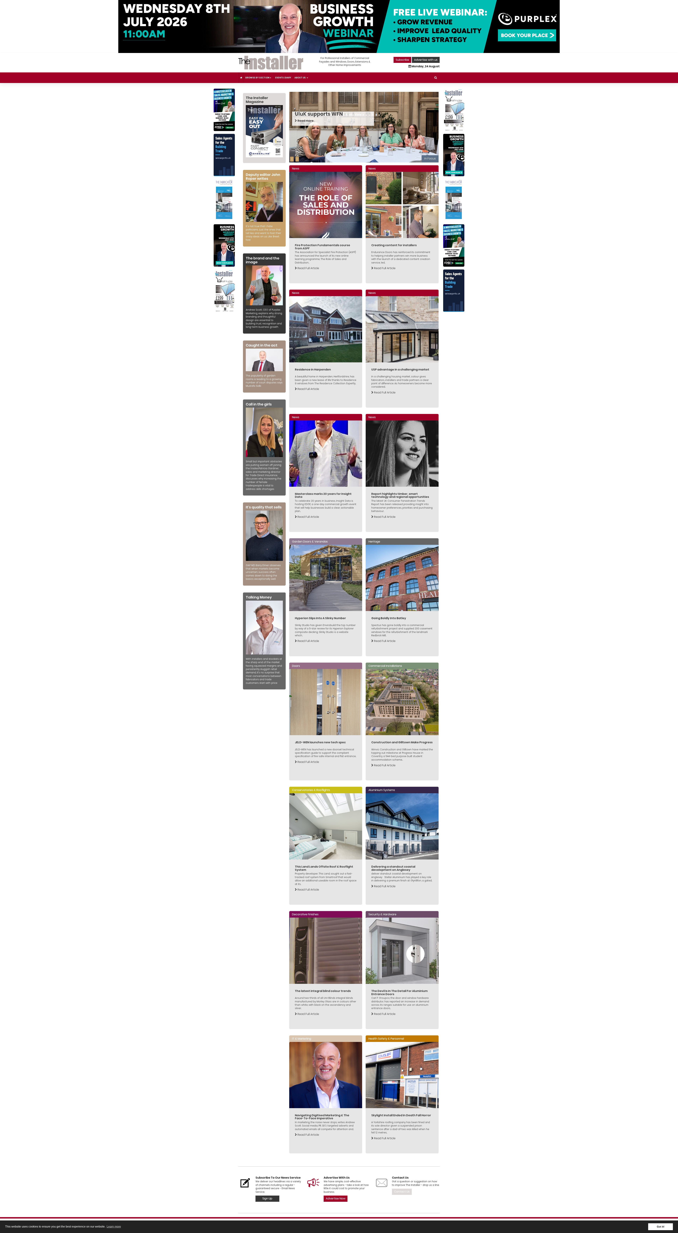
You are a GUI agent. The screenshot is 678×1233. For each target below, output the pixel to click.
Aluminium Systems (381, 790)
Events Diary (283, 77)
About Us (300, 77)
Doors (296, 666)
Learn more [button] (114, 1226)
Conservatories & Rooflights (311, 790)
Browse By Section (257, 77)
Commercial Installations (385, 666)
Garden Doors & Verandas (310, 542)
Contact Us (402, 1192)
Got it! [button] (660, 1226)
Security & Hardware (382, 914)
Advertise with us (426, 60)
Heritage (374, 542)
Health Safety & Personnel (386, 1039)
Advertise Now (335, 1198)
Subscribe (402, 60)
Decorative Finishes (305, 914)
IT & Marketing (301, 1039)
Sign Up (267, 1198)
